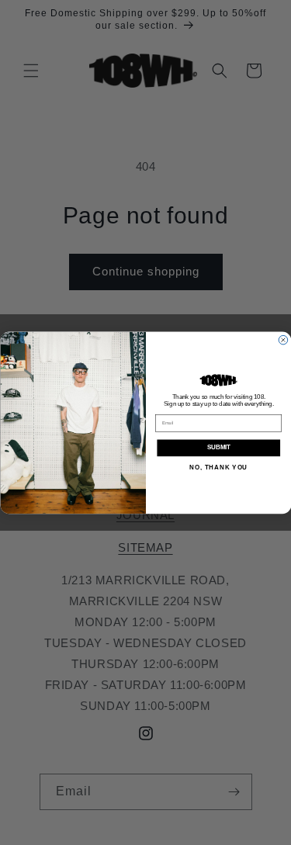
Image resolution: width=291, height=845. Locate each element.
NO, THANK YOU (218, 467)
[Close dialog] (283, 340)
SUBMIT (218, 448)
